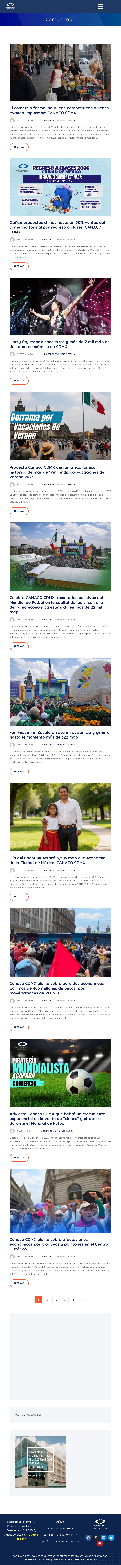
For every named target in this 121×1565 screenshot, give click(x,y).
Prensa (71, 120)
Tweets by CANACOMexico (29, 1415)
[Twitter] (111, 1538)
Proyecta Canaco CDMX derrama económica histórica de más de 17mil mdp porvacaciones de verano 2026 (57, 472)
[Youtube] (100, 1543)
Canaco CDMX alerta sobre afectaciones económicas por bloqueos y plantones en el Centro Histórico (59, 1244)
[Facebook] (88, 1538)
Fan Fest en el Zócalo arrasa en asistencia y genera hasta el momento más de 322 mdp (60, 735)
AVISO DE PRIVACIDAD (96, 1556)
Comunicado (61, 120)
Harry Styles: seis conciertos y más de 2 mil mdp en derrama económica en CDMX (60, 344)
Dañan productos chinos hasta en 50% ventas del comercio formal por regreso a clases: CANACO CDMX (57, 227)
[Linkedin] (104, 1538)
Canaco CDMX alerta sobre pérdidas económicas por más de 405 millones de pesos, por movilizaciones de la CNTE (57, 988)
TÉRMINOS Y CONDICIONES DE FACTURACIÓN (74, 1559)
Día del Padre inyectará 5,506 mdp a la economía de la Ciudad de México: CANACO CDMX (58, 860)
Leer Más (19, 147)
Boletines (49, 120)
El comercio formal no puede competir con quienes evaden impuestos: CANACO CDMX (59, 110)
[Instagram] (96, 1538)
